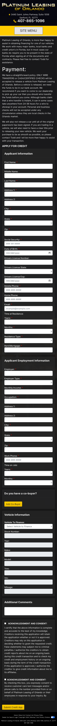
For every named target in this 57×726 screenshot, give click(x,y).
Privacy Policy (38, 715)
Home (16, 715)
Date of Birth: (11, 249)
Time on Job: (10, 465)
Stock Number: (11, 531)
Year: (7, 541)
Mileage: (8, 587)
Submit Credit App (13, 707)
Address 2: (9, 199)
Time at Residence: (13, 313)
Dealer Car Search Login (10, 717)
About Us (22, 715)
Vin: (6, 578)
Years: (7, 318)
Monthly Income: (12, 387)
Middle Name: (11, 171)
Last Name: (10, 180)
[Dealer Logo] (28, 7)
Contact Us (29, 715)
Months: (8, 327)
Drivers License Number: (16, 258)
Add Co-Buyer (13, 504)
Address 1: (9, 190)
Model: (7, 559)
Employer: (9, 369)
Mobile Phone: (11, 286)
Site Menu (28, 31)
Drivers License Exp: (14, 276)
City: (6, 208)
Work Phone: (10, 456)
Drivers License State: (15, 267)
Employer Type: (12, 378)
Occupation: (10, 397)
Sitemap (32, 717)
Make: (7, 550)
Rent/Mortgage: (12, 345)
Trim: (6, 568)
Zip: (6, 229)
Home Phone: (11, 295)
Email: (7, 304)
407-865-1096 (31, 21)
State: (7, 219)
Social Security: (12, 239)
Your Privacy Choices (43, 717)
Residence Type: (12, 336)
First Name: (10, 162)
